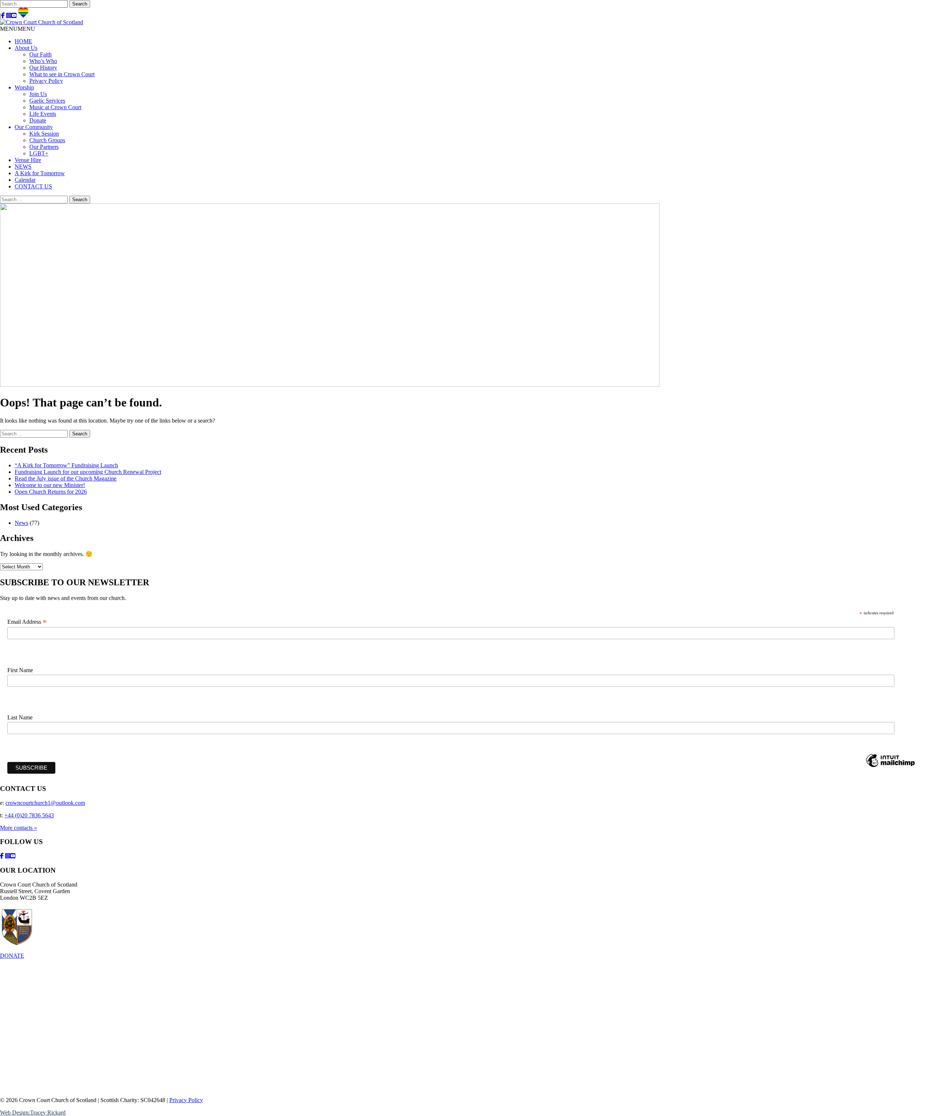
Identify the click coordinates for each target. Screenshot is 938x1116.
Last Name (20, 717)
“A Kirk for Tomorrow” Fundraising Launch (66, 465)
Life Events (42, 114)
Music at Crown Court (55, 107)
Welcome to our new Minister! (50, 485)
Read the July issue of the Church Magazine (66, 478)
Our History (43, 68)
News (21, 523)
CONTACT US (33, 186)
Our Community (34, 127)
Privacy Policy (46, 81)
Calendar (25, 180)
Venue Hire (28, 160)
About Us (26, 48)
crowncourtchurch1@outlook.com (45, 803)
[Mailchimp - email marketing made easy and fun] (890, 766)
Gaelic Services (47, 100)
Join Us (38, 94)
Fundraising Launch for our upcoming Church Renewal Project (88, 472)
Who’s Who (43, 61)
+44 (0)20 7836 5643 (29, 815)
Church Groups (47, 140)
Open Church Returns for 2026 (51, 492)
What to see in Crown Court (62, 74)
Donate (37, 120)
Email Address (27, 622)
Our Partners (44, 147)
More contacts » (18, 828)
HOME (23, 41)
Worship (24, 87)
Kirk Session (44, 133)
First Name (20, 670)
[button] (17, 29)
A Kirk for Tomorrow (40, 173)
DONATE (12, 956)
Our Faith (40, 54)
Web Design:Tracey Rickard (33, 1112)
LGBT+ (38, 153)
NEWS (23, 166)
